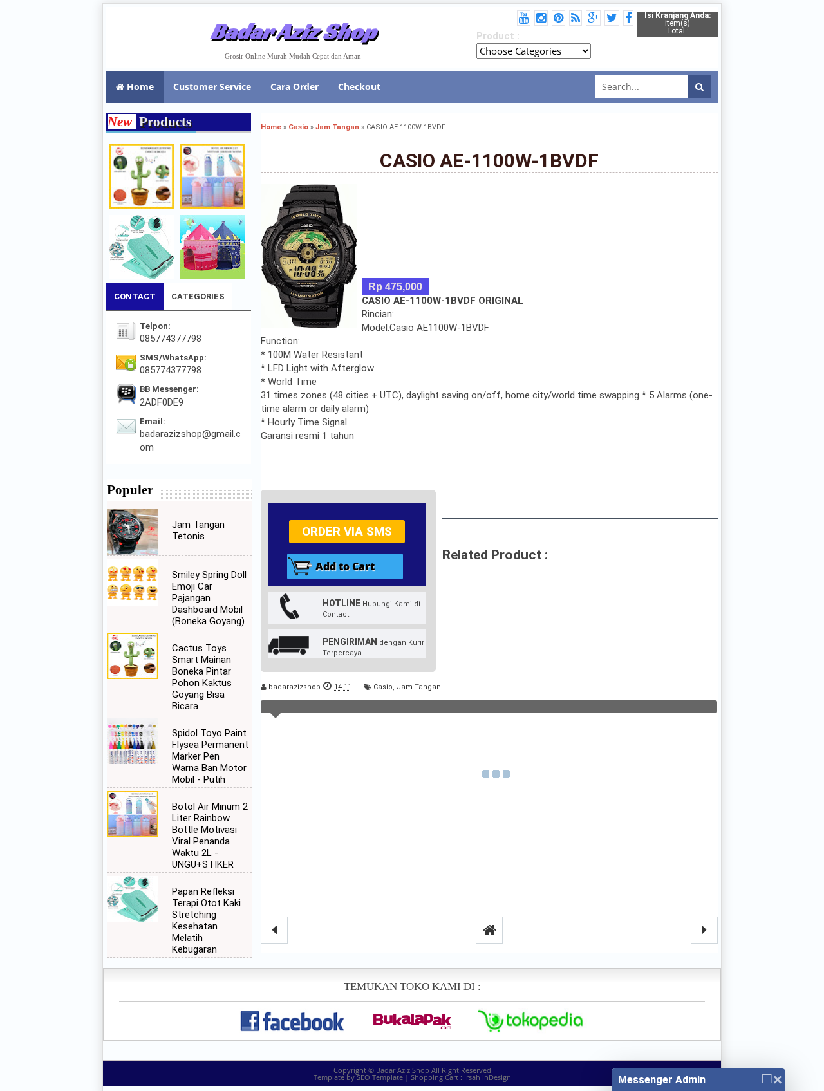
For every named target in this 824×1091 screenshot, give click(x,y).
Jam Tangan (419, 687)
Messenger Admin (662, 1080)
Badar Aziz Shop (293, 31)
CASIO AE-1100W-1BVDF (489, 160)
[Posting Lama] (704, 930)
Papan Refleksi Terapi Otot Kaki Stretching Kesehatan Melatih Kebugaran (206, 920)
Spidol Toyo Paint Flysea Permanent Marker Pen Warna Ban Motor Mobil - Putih (210, 756)
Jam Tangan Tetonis (198, 530)
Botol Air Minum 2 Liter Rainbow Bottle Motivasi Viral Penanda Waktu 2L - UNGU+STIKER (210, 835)
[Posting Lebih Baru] (274, 930)
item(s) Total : (677, 23)
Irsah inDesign (487, 1077)
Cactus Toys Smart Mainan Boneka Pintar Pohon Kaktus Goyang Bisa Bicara (202, 677)
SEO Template (380, 1077)
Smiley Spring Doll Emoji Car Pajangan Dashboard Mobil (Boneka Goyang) (209, 598)
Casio (383, 687)
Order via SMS (347, 531)
